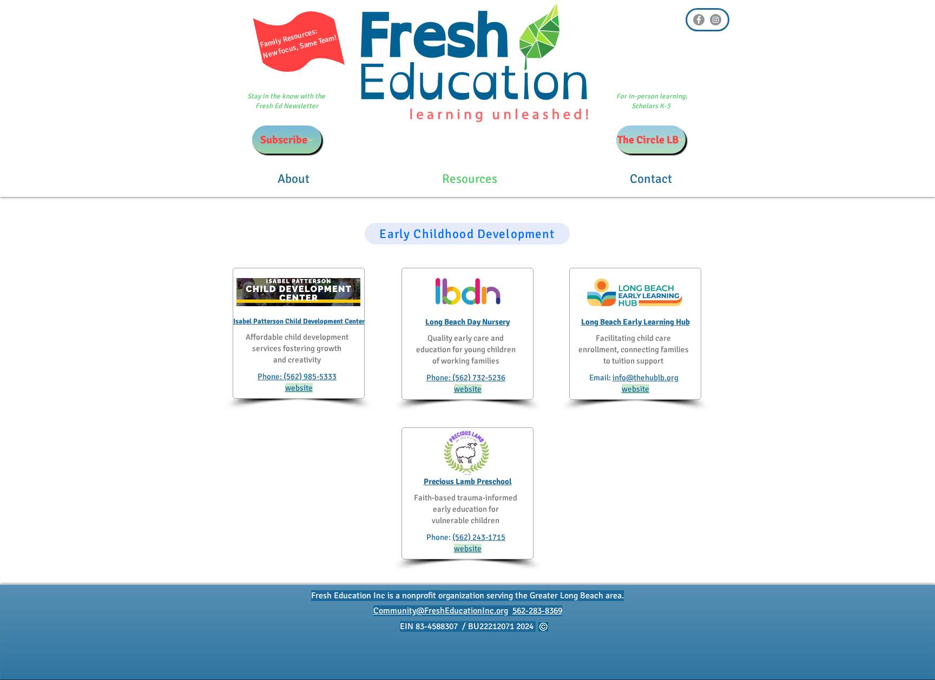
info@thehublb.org (646, 377)
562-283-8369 (537, 610)
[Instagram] (715, 19)
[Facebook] (698, 19)
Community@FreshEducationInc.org (440, 610)
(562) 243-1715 (478, 537)
